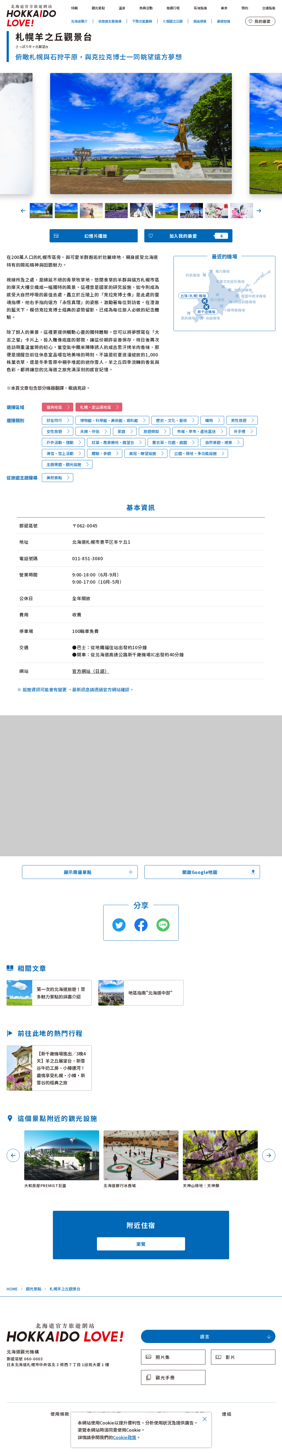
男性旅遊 (238, 420)
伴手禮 (239, 431)
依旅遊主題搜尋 (109, 21)
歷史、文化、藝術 (171, 420)
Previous (23, 210)
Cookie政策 (124, 1437)
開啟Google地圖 (200, 872)
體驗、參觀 (101, 453)
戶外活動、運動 (60, 442)
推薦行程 (173, 8)
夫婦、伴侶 (89, 431)
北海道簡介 (79, 21)
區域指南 (200, 8)
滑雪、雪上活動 (60, 453)
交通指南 (268, 8)
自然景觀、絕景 (218, 442)
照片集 (163, 1357)
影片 (230, 1357)
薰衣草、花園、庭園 (169, 442)
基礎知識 (223, 21)
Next (259, 210)
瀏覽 (141, 1244)
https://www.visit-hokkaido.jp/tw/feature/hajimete (41, 985)
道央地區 (54, 407)
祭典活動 (146, 8)
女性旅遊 (54, 431)
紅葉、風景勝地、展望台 (113, 442)
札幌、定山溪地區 (95, 407)
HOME (12, 1288)
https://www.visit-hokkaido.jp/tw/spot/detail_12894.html (140, 1137)
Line (163, 925)
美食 (224, 8)
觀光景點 (98, 8)
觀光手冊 (165, 1377)
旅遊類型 (151, 431)
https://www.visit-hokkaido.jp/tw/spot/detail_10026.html (60, 1137)
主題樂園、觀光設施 (64, 464)
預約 (245, 8)
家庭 (121, 431)
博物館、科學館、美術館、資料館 (109, 420)
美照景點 (54, 477)
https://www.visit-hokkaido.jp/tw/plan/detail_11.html (43, 1050)
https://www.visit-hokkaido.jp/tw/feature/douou (130, 985)
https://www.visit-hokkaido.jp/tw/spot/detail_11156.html (219, 1137)
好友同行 (54, 420)
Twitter (119, 925)
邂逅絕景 (200, 21)
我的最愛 (262, 21)
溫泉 (122, 8)
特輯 (74, 8)
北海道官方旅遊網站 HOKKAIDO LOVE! (31, 16)
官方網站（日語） (90, 671)
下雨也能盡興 (142, 21)
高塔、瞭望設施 (142, 453)
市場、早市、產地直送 (196, 431)
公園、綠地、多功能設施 (195, 453)
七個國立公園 (173, 21)
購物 (209, 420)
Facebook (141, 925)
